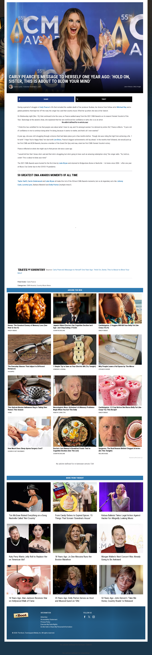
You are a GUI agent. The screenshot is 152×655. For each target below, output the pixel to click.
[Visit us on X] (90, 617)
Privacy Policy (45, 622)
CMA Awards (31, 285)
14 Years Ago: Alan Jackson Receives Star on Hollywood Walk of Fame (28, 599)
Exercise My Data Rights (49, 624)
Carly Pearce (44, 107)
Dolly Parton (54, 185)
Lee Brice (57, 140)
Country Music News (44, 285)
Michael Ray (122, 107)
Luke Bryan (63, 163)
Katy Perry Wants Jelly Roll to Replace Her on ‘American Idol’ (28, 558)
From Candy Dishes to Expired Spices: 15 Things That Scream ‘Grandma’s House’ (73, 517)
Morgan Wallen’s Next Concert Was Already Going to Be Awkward (120, 558)
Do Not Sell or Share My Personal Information (56, 627)
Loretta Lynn (27, 185)
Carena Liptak (18, 87)
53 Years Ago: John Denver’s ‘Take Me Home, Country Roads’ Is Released (118, 599)
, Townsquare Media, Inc (32, 633)
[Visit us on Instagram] (94, 617)
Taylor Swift (22, 181)
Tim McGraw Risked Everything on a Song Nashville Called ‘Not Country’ (28, 517)
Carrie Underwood (35, 181)
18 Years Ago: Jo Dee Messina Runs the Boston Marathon (73, 558)
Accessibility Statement (49, 619)
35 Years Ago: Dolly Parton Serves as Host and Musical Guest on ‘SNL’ (74, 599)
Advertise (44, 617)
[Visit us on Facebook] (85, 617)
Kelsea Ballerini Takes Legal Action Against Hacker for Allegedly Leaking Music (120, 517)
